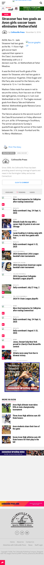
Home (12, 542)
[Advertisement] (22, 478)
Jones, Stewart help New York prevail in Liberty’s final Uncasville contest (27, 344)
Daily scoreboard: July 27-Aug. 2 (26, 287)
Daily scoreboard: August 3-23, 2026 (25, 245)
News (30, 545)
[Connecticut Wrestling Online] (22, 455)
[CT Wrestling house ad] (22, 391)
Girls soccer (22, 153)
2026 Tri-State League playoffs (25, 298)
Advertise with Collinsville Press (14, 545)
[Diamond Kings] (22, 10)
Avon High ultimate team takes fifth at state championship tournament (25, 407)
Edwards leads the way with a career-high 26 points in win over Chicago (26, 224)
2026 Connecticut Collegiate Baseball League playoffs (24, 277)
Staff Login (39, 545)
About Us (20, 542)
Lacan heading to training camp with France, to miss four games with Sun (27, 235)
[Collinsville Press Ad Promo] (22, 505)
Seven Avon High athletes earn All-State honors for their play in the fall (27, 439)
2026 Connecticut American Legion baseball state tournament (27, 266)
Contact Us (30, 542)
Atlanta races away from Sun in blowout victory (25, 354)
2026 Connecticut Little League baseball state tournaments (26, 254)
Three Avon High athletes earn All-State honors (27, 416)
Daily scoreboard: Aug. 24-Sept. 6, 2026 (27, 211)
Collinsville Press (18, 32)
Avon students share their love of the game (26, 427)
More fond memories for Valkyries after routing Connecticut (27, 200)
